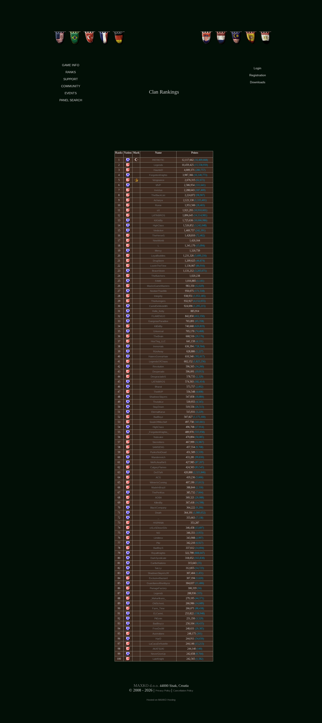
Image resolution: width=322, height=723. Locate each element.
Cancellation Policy (183, 690)
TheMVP (158, 391)
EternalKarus (158, 412)
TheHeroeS (158, 235)
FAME (158, 281)
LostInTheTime (158, 265)
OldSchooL (158, 603)
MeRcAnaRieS (158, 462)
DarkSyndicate (158, 558)
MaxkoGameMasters (158, 286)
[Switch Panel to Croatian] (207, 36)
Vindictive (158, 230)
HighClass (158, 225)
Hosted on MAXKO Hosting (161, 699)
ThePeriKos (158, 492)
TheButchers (158, 276)
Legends (158, 165)
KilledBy (158, 502)
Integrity (158, 296)
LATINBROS (158, 381)
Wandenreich (158, 457)
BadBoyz (158, 417)
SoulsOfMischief (158, 422)
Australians (158, 633)
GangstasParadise (158, 321)
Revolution (158, 366)
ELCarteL (158, 613)
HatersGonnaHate (158, 356)
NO (158, 533)
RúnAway (158, 351)
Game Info (70, 65)
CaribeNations (158, 563)
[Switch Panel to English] (60, 36)
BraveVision (158, 270)
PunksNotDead (158, 452)
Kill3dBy (158, 326)
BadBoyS (158, 548)
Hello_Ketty (158, 311)
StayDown (158, 407)
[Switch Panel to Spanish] (251, 36)
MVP (158, 185)
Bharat (158, 386)
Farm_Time (158, 608)
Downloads (257, 82)
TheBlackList (158, 195)
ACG (158, 477)
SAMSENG (158, 447)
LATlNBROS (158, 215)
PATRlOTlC (158, 160)
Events (71, 93)
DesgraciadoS (158, 376)
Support (70, 79)
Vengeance (158, 180)
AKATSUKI (158, 648)
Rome (158, 205)
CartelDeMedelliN (158, 306)
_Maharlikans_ (158, 598)
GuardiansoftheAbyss (158, 583)
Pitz (158, 543)
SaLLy (158, 568)
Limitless (158, 538)
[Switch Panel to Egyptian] (265, 36)
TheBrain (158, 336)
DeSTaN (158, 472)
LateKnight (158, 658)
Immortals (158, 346)
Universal (158, 331)
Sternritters (158, 442)
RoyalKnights (158, 553)
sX (158, 210)
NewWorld (158, 240)
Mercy (158, 250)
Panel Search (70, 100)
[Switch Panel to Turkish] (89, 36)
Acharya (158, 200)
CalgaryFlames (158, 467)
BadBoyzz (158, 623)
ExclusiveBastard (158, 578)
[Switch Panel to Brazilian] (75, 36)
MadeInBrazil (158, 487)
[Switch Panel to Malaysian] (236, 36)
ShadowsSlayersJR (158, 573)
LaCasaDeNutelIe (158, 643)
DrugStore (158, 260)
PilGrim (158, 618)
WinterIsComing (158, 482)
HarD (158, 638)
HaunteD (158, 170)
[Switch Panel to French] (104, 36)
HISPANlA (158, 522)
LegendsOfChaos (158, 361)
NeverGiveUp (158, 653)
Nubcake (158, 437)
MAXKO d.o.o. (146, 685)
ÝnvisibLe (158, 401)
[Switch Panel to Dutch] (221, 36)
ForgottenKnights (158, 175)
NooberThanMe (158, 291)
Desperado (158, 371)
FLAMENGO (158, 316)
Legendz (158, 593)
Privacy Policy (163, 690)
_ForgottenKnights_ (158, 432)
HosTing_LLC (158, 341)
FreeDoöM (158, 628)
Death (158, 512)
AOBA (158, 497)
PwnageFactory (158, 588)
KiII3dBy (158, 220)
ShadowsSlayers (158, 396)
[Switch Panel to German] (119, 36)
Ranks (70, 72)
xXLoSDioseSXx (158, 527)
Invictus (158, 190)
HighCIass (158, 427)
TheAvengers (158, 301)
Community (70, 86)
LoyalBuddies (158, 255)
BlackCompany (158, 507)
